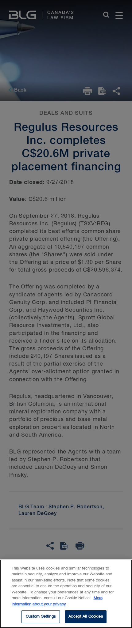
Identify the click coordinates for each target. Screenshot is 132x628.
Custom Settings (41, 617)
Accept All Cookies (85, 617)
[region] (66, 593)
